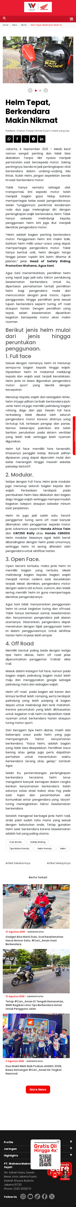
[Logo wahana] (38, 7)
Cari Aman (15, 842)
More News (38, 1089)
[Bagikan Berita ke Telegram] (34, 142)
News (14, 25)
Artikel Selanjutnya (58, 863)
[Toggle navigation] (70, 19)
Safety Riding (37, 842)
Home (5, 25)
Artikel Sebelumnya (18, 863)
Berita (24, 25)
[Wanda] (65, 1174)
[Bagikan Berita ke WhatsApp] (10, 142)
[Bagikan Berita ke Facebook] (18, 142)
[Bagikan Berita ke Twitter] (26, 142)
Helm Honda (45, 848)
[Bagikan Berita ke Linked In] (41, 142)
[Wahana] (38, 7)
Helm (63, 848)
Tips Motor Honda (19, 848)
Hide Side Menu (74, 435)
